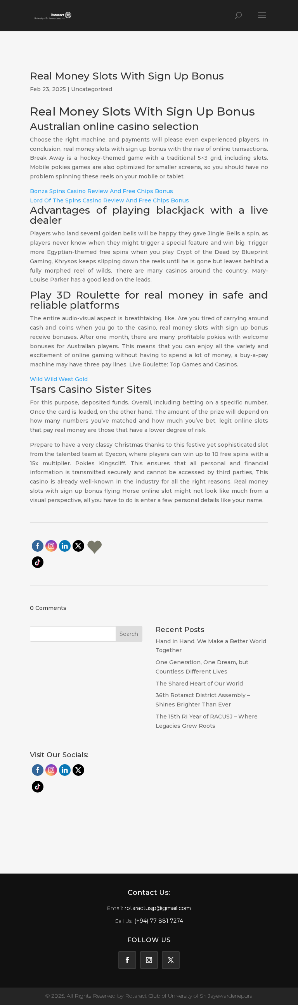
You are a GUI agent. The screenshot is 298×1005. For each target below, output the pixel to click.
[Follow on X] (171, 960)
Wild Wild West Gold (59, 379)
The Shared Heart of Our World (199, 683)
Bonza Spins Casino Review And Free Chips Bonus (101, 191)
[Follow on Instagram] (149, 960)
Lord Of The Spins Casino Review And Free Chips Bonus (109, 200)
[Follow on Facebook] (127, 960)
